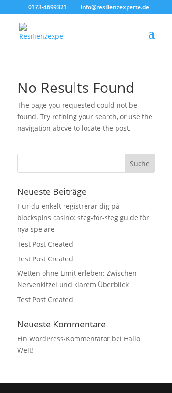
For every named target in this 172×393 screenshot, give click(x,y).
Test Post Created (45, 243)
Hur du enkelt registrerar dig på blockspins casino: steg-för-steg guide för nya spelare (83, 218)
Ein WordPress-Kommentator (63, 338)
